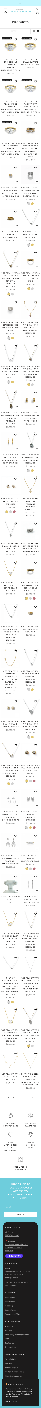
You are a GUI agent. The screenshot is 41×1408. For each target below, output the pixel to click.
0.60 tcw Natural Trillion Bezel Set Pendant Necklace (10, 587)
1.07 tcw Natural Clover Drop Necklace (10, 1077)
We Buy (8, 1330)
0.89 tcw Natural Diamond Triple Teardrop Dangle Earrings (10, 860)
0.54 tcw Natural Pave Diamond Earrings (10, 501)
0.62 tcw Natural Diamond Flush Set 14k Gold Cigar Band (30, 587)
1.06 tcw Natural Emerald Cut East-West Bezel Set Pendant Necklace (10, 1035)
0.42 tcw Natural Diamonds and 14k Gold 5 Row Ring (10, 326)
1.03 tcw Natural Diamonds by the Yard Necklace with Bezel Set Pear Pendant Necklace (30, 985)
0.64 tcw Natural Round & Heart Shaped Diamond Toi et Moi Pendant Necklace (10, 633)
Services (8, 1363)
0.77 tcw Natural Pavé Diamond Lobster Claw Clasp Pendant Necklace (10, 770)
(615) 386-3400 (12, 1235)
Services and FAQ (12, 1314)
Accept (7, 1401)
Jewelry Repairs (11, 1367)
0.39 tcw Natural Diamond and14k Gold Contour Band (30, 277)
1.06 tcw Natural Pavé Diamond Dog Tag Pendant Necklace (30, 1034)
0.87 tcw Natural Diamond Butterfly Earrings (30, 816)
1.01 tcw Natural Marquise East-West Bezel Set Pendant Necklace (10, 938)
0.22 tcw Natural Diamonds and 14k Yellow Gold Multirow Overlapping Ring (30, 150)
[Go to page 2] (32, 1097)
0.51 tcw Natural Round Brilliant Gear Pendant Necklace (30, 459)
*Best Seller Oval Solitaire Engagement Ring (30, 62)
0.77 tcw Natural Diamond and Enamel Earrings (10, 724)
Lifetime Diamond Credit (30, 1145)
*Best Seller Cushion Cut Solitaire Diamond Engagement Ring (10, 64)
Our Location (10, 1347)
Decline (14, 1401)
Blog (7, 1339)
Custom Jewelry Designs (15, 1372)
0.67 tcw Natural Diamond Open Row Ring (30, 629)
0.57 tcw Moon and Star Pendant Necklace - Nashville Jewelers (30, 505)
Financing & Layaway (13, 1376)
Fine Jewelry (10, 1301)
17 (28, 1098)
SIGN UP (21, 1214)
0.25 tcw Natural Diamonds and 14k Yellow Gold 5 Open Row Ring (10, 192)
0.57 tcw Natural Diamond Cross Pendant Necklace (10, 547)
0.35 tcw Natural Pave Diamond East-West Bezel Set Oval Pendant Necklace (10, 280)
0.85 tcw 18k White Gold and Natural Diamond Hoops (10, 816)
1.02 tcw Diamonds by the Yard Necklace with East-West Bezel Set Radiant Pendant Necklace (10, 986)
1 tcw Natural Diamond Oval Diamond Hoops (30, 899)
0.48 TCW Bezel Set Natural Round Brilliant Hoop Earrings (10, 459)
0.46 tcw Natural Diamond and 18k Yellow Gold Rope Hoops (30, 417)
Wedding (9, 1306)
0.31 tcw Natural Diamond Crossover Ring (10, 234)
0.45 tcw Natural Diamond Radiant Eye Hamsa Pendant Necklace (10, 418)
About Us (9, 1326)
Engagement (10, 1297)
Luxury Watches (11, 1310)
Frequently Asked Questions (17, 1334)
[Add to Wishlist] (16, 39)
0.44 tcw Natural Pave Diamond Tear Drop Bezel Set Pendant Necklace (30, 371)
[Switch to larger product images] (34, 31)
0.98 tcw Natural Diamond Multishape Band (30, 858)
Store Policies (11, 1359)
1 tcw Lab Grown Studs (10, 898)
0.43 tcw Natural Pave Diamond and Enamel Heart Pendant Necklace (30, 327)
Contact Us (9, 1343)
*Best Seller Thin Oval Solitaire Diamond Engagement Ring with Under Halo (10, 148)
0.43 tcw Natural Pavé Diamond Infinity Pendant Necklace (10, 370)
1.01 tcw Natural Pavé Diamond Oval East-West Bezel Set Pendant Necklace (30, 940)
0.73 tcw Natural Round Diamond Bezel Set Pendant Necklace (30, 676)
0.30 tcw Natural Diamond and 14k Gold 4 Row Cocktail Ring (30, 192)
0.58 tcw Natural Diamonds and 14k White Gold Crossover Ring (30, 547)
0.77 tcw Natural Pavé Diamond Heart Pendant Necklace (30, 725)
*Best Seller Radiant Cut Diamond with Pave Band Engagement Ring (30, 106)
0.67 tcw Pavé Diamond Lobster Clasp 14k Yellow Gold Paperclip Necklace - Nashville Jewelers (11, 680)
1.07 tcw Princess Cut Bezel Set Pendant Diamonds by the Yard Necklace (30, 1079)
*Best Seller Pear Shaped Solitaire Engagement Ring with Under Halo (10, 106)
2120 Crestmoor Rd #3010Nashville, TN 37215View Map (16, 1247)
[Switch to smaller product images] (38, 31)
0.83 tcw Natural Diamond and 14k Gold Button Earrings (30, 769)
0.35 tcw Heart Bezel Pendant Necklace (30, 234)
